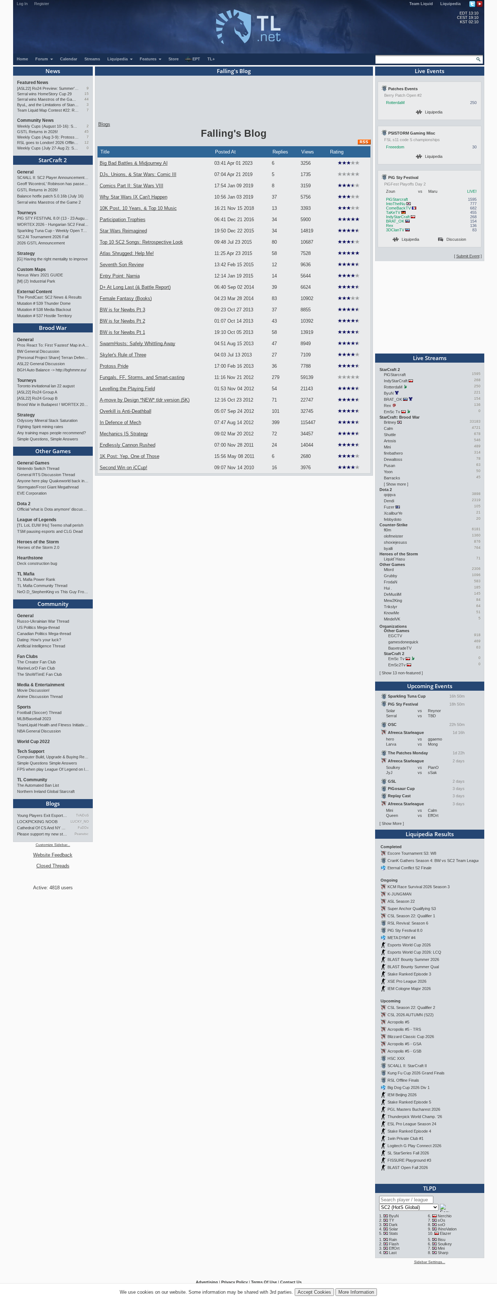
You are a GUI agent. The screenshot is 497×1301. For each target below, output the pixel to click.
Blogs (53, 803)
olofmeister (393, 536)
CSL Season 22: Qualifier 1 (411, 916)
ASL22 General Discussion (41, 364)
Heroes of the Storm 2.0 (38, 547)
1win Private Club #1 (405, 1138)
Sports (24, 707)
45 (86, 131)
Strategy (26, 253)
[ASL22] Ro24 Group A (37, 392)
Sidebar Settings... (429, 1262)
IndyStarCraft (398, 217)
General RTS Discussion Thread (46, 474)
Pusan (389, 465)
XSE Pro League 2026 (406, 981)
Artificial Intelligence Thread (41, 646)
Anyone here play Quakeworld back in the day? (53, 481)
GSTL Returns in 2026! (37, 131)
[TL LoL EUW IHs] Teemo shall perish (50, 525)
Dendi (389, 501)
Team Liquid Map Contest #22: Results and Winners (48, 110)
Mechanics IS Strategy (124, 433)
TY (391, 1220)
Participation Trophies (123, 219)
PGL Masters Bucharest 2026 (413, 1109)
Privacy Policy (234, 1282)
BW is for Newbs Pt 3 (122, 309)
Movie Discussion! (33, 690)
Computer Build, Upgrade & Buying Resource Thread (53, 757)
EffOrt (394, 1248)
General (25, 172)
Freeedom (395, 147)
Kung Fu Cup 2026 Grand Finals (416, 1073)
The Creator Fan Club (36, 662)
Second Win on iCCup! (123, 467)
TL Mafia (26, 573)
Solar (393, 1229)
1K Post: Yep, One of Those (129, 456)
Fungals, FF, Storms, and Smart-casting (142, 377)
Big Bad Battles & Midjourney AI (134, 163)
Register (41, 3)
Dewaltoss (393, 459)
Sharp (443, 1252)
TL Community (32, 779)
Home (22, 59)
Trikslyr (390, 606)
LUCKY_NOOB (79, 821)
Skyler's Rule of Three (123, 355)
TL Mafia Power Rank (36, 579)
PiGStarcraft (397, 199)
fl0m (387, 530)
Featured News (32, 82)
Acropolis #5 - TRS (404, 1029)
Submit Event (468, 256)
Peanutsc (81, 834)
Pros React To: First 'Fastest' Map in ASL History (53, 345)
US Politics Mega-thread (38, 627)
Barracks (392, 478)
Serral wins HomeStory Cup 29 (44, 94)
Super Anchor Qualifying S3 (411, 908)
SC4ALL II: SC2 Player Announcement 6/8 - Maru (53, 177)
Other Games (53, 451)
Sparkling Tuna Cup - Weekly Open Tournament (53, 230)
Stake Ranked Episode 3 (409, 974)
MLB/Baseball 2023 (34, 719)
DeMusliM (392, 594)
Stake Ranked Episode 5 (409, 1102)
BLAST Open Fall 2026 (407, 1167)
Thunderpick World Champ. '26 (414, 1116)
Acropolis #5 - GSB (404, 1051)
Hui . (388, 588)
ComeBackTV (398, 208)
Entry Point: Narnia (120, 276)
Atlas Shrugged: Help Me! (127, 253)
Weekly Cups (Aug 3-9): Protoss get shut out (48, 137)
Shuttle (390, 434)
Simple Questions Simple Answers (47, 763)
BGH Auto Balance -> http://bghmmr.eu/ (51, 370)
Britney (390, 422)
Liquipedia (450, 3)
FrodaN (390, 582)
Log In (22, 3)
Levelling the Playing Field (127, 388)
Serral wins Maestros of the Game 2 (48, 99)
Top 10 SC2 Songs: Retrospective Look (141, 242)
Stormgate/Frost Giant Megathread (48, 487)
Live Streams (429, 358)
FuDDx (83, 828)
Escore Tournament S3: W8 (411, 853)
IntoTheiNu (395, 203)
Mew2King (393, 600)
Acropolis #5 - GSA (404, 1044)
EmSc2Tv (397, 665)
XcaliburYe (393, 513)
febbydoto (392, 519)
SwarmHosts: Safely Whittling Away (137, 343)
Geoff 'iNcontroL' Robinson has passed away (53, 183)
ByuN (389, 393)
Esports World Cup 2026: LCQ (414, 952)
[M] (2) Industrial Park (36, 281)
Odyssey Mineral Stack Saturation (47, 420)
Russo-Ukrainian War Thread (43, 621)
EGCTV (395, 636)
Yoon (388, 472)
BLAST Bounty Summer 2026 (413, 959)
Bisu (441, 1239)
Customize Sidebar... (53, 845)
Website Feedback (52, 855)
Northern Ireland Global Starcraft (46, 791)
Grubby (390, 576)
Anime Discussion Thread (40, 696)
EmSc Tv (392, 412)
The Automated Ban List (38, 785)
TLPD (429, 1188)
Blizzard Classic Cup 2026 (410, 1036)
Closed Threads (52, 866)
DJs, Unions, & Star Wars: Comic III (138, 174)
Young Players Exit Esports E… (42, 815)
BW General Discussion (38, 351)
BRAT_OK (395, 221)
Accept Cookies (314, 1292)
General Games (33, 463)
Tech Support (30, 751)
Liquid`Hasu (394, 559)
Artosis (390, 441)
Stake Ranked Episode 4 (409, 1131)
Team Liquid (421, 3)
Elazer (445, 1233)
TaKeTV (393, 212)
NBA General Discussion (39, 731)
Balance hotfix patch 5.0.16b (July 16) (50, 196)
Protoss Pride (114, 366)
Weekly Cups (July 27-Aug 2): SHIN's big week (48, 148)
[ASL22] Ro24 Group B (37, 398)
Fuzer (389, 507)
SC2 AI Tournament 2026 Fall (42, 237)
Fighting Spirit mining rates (40, 426)
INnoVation (447, 1229)
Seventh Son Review (122, 264)
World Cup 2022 (33, 741)
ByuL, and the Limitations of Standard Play (48, 105)
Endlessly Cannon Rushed (127, 445)
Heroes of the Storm (38, 541)
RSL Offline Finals (403, 1080)
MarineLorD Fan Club (36, 668)
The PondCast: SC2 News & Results (49, 297)
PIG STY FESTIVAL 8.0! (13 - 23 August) (53, 218)
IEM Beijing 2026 (402, 1095)
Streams (92, 59)
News (52, 71)
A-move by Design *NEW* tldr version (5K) (145, 400)
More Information (356, 1292)
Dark (393, 1224)
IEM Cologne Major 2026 (409, 988)
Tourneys (26, 212)
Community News (35, 120)
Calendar (68, 59)
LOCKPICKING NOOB (37, 821)
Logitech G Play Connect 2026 (414, 1146)
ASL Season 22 (401, 901)
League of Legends (36, 519)
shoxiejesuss (395, 542)
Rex (389, 225)
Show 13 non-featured (401, 673)
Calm (388, 428)
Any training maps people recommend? (51, 433)
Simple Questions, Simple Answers (47, 439)
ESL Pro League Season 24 (411, 1124)
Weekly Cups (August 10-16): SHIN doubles (48, 126)
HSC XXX (396, 1058)
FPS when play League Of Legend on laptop (53, 769)
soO (441, 1224)
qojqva (389, 494)
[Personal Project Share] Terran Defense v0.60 (53, 357)
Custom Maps (31, 269)
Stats (393, 1233)
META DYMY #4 (401, 937)
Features (149, 59)
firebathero (393, 453)
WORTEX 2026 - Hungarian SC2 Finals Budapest (53, 224)
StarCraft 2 (53, 160)
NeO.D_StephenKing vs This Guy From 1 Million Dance (53, 592)
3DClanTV (395, 230)
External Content (34, 291)
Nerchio (445, 1216)
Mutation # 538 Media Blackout (44, 309)
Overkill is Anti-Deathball (125, 411)
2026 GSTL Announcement (41, 243)
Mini (387, 447)
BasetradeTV (399, 648)
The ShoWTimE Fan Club (39, 674)
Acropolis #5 (398, 1022)
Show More (392, 823)
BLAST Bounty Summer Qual (413, 967)
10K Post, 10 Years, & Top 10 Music (138, 208)
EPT (196, 59)
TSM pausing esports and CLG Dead (50, 531)
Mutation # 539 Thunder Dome (44, 303)
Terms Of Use (264, 1282)
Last (393, 1252)
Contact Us (291, 1282)
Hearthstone (30, 557)
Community (52, 603)
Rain (393, 1239)
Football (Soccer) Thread (39, 712)
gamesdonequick (403, 642)
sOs (441, 1220)
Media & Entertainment (40, 684)
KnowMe (391, 613)
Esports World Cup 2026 (409, 945)
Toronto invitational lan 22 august (46, 386)
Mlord (389, 569)
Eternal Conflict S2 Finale (409, 868)
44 (86, 99)
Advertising (207, 1282)
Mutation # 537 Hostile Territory (44, 316)
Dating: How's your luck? (39, 640)
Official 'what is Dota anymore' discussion (53, 509)
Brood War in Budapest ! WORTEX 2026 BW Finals (53, 404)
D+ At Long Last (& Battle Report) (135, 287)
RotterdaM (395, 102)
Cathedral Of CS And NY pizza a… (42, 828)
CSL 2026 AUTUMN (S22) (410, 1015)
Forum (42, 59)
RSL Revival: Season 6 (407, 923)
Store (173, 59)
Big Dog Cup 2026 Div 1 (408, 1087)
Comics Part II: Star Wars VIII (131, 185)
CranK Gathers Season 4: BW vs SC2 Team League (433, 860)
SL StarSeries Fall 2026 (408, 1153)
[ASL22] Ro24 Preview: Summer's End (48, 88)
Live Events (429, 71)
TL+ (211, 59)
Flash (394, 1244)
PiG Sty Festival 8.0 (404, 930)
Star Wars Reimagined (123, 231)
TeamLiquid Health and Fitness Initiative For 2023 (53, 725)
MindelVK (392, 619)
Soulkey (445, 1244)
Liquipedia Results (430, 834)
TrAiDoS (82, 815)
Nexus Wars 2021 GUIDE (40, 275)
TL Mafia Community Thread (42, 585)
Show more (396, 484)
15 (86, 94)
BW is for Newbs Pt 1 (122, 332)
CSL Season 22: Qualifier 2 (411, 1007)
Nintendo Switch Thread (38, 468)
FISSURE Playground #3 (409, 1160)
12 (86, 142)
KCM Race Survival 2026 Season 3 (418, 887)
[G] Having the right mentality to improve (52, 259)
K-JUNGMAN (399, 894)
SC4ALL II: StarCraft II (407, 1065)
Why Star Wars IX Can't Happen (133, 197)
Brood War (53, 327)
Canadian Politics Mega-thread (44, 633)
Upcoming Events (429, 686)
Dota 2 (24, 503)
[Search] (478, 59)
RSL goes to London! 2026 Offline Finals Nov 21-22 (48, 142)
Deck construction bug (37, 563)
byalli (388, 548)
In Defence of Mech (120, 422)
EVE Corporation (32, 493)
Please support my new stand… (42, 834)
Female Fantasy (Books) (126, 298)
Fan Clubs (27, 656)
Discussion (456, 239)
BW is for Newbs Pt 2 (122, 321)
